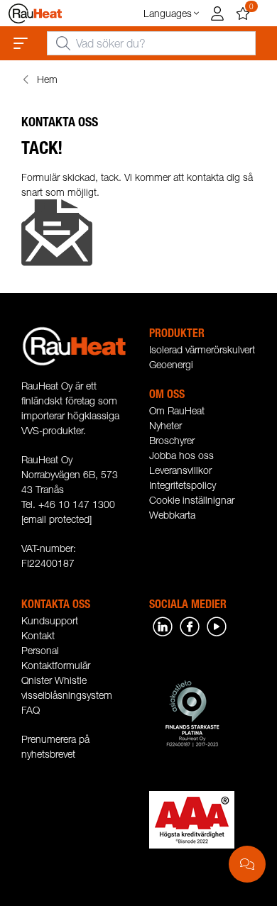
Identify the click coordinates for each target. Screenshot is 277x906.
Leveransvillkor (180, 470)
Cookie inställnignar (191, 500)
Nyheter (165, 425)
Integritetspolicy (182, 485)
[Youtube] (216, 625)
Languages (167, 13)
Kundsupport (49, 620)
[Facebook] (189, 625)
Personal (40, 650)
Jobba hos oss (181, 455)
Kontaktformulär (55, 665)
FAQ (30, 710)
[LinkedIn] (162, 625)
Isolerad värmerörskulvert (202, 349)
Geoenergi (171, 364)
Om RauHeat (177, 410)
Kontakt (38, 635)
